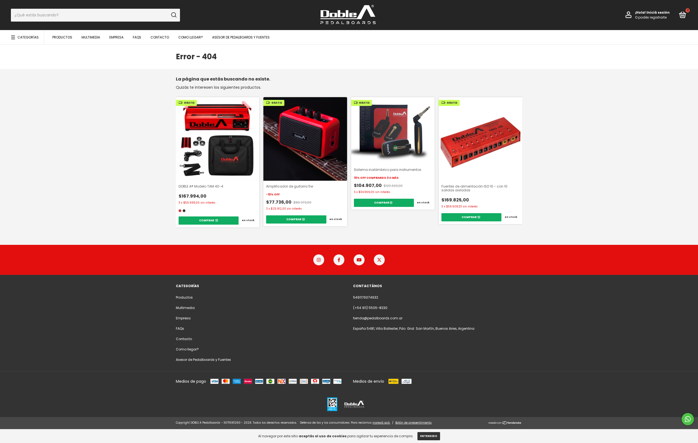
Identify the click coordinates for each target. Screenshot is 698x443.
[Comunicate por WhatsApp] (688, 419)
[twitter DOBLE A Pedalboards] (379, 259)
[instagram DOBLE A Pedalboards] (318, 259)
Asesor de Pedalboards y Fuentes (241, 37)
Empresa (116, 37)
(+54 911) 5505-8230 (370, 307)
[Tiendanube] (505, 423)
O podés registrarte (651, 17)
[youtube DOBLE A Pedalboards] (359, 259)
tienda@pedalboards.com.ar (377, 318)
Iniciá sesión (658, 12)
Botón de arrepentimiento (413, 423)
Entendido (428, 436)
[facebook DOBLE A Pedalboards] (338, 259)
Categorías (28, 37)
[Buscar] (173, 15)
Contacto (160, 37)
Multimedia (91, 37)
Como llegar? (190, 37)
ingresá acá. (381, 423)
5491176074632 (365, 297)
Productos (62, 37)
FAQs (137, 37)
